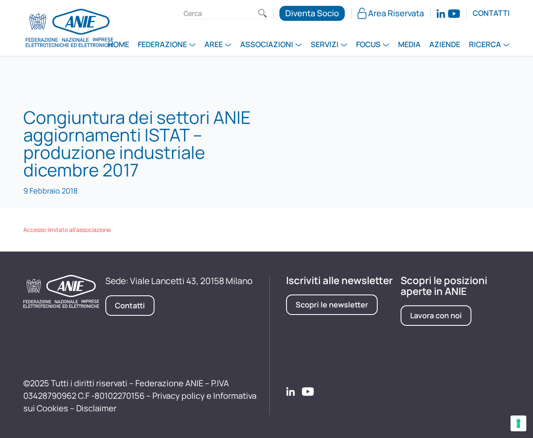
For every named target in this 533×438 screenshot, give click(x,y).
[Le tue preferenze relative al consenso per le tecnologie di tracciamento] (518, 423)
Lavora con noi (436, 315)
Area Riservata (396, 13)
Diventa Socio (312, 13)
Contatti (491, 13)
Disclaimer (96, 408)
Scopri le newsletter (332, 305)
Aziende (444, 45)
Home (118, 45)
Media (409, 45)
